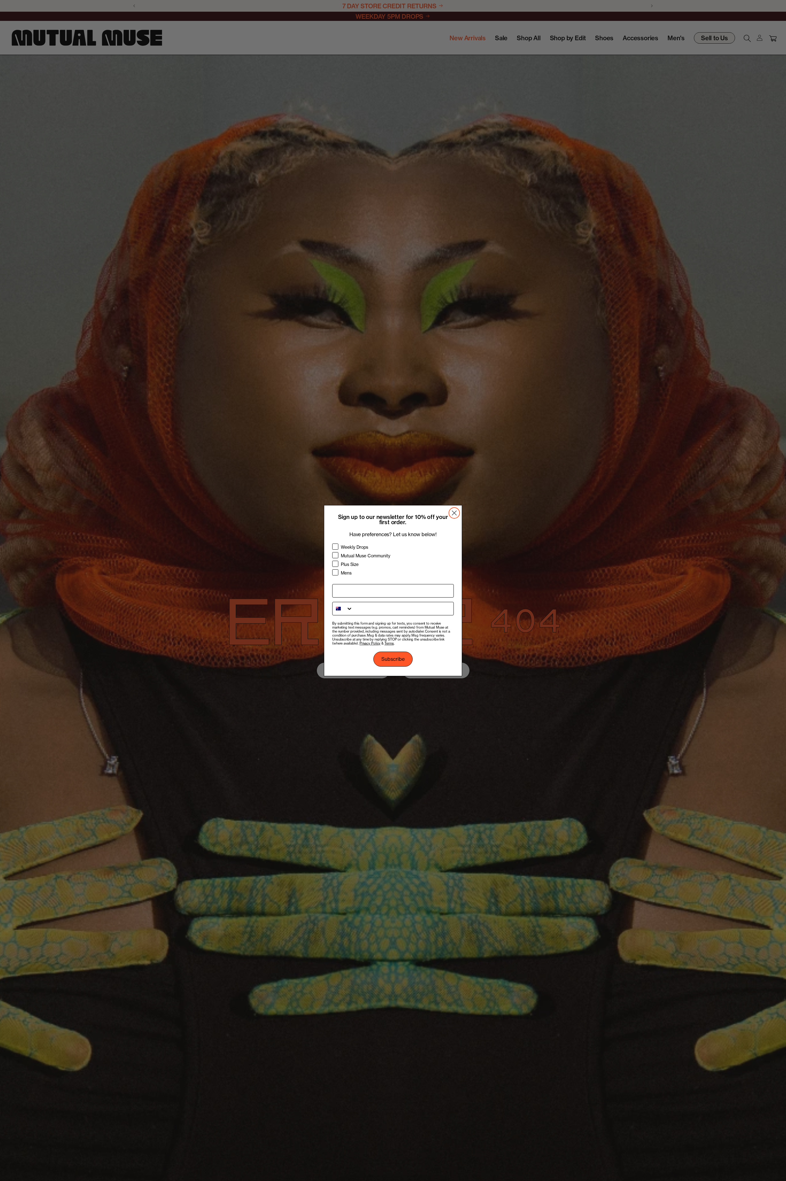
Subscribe (393, 659)
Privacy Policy (370, 643)
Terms (389, 643)
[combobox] (343, 608)
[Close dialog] (454, 513)
